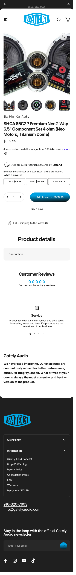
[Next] (68, 4)
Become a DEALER (18, 490)
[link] (15, 504)
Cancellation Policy (18, 474)
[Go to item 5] (64, 105)
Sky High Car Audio (16, 116)
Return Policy (14, 469)
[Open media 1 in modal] (63, 36)
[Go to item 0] (9, 105)
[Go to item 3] (36, 105)
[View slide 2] (35, 334)
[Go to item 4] (50, 105)
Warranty (12, 485)
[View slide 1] (30, 334)
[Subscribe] (63, 545)
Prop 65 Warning (17, 464)
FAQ (9, 479)
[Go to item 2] (22, 105)
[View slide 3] (39, 334)
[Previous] (5, 4)
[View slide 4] (43, 334)
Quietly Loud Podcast (19, 458)
